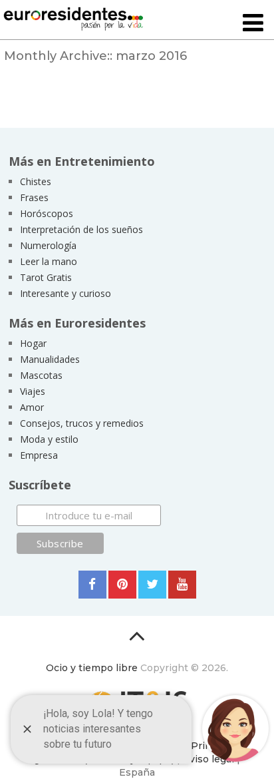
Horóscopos (46, 213)
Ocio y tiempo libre (92, 668)
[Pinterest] (122, 585)
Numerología (48, 245)
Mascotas (41, 375)
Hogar (33, 343)
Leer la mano (48, 261)
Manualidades (50, 359)
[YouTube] (182, 585)
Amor (32, 407)
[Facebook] (92, 585)
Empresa (39, 455)
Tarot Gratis (46, 277)
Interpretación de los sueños (81, 229)
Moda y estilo (49, 439)
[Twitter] (152, 585)
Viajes (32, 391)
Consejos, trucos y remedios (82, 423)
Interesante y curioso (65, 293)
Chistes (35, 181)
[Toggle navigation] (253, 23)
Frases (34, 197)
